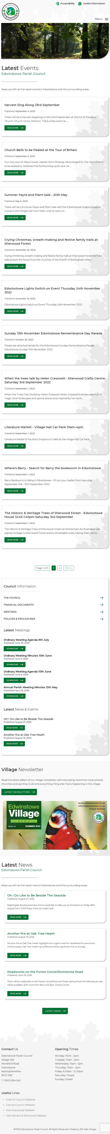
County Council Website (20, 1105)
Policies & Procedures (19, 619)
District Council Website (20, 1099)
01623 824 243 (12, 1080)
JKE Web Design (87, 1129)
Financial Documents (19, 604)
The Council (12, 597)
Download (12, 649)
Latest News (53, 1011)
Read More (12, 128)
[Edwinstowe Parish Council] (10, 20)
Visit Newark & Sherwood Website (26, 1115)
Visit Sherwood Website (20, 1110)
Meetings (10, 612)
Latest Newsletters (17, 792)
